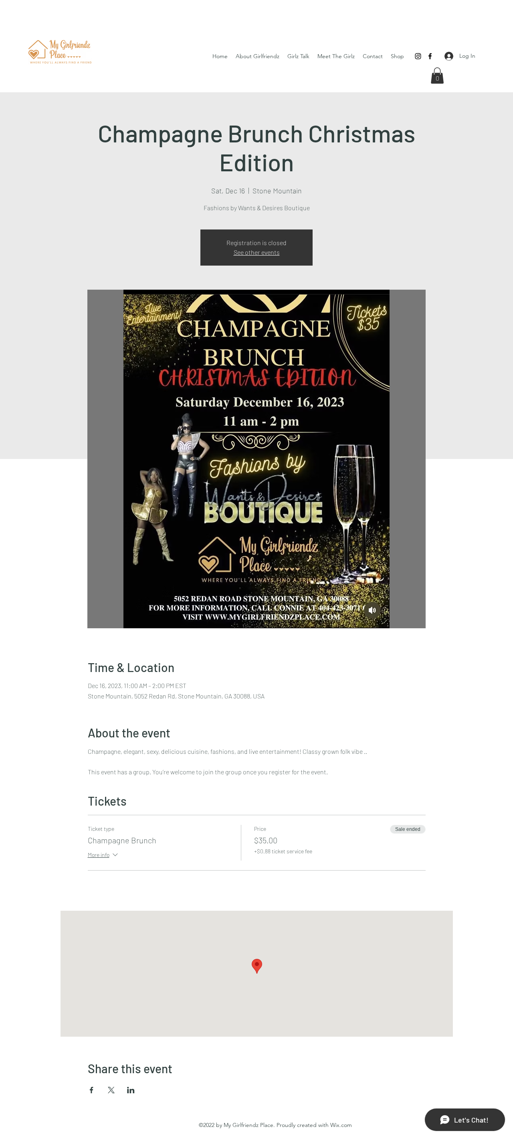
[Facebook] (430, 56)
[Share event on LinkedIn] (131, 1090)
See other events (257, 252)
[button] (437, 75)
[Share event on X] (111, 1090)
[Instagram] (418, 56)
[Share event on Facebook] (91, 1090)
